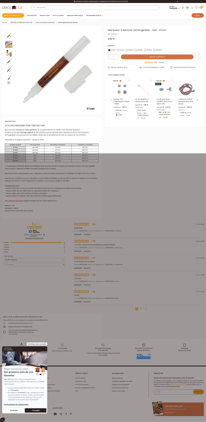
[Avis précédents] (133, 309)
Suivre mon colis (80, 381)
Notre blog (42, 381)
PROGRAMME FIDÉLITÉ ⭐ (94, 15)
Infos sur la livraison (82, 384)
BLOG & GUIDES (58, 15)
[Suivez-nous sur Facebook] (66, 414)
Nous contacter (80, 378)
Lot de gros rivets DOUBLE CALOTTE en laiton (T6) (164, 101)
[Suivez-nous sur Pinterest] (71, 414)
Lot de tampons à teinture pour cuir (141, 100)
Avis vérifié (201, 224)
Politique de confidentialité (120, 384)
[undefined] (44, 235)
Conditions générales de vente (122, 381)
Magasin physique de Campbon (49, 391)
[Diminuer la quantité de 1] (109, 56)
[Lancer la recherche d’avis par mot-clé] (63, 264)
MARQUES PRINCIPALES (75, 15)
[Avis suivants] (145, 309)
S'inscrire (198, 392)
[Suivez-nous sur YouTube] (55, 414)
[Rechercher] (34, 7)
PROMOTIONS (45, 15)
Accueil (4, 22)
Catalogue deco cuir (174, 406)
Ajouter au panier (156, 57)
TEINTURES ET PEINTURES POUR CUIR (21, 22)
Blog (198, 15)
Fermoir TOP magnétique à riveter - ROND (122, 101)
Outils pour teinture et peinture (45, 22)
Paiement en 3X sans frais (120, 388)
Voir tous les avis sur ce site (34, 238)
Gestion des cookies (118, 391)
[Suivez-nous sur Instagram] (61, 414)
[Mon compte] (192, 7)
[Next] (8, 82)
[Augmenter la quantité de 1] (117, 56)
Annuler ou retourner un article (85, 388)
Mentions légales (117, 378)
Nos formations (44, 378)
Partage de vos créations (47, 384)
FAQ (76, 391)
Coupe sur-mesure (45, 388)
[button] (183, 8)
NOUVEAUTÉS (32, 15)
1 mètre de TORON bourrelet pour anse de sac (185, 101)
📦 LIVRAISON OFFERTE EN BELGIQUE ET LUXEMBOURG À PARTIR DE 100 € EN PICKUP (101, 1)
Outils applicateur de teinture (68, 22)
